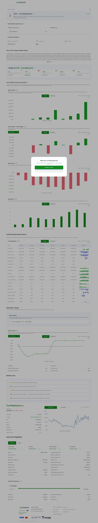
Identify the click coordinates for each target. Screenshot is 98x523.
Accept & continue (49, 167)
